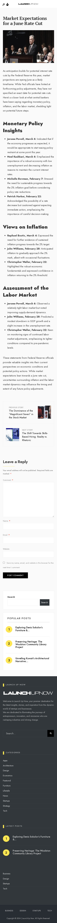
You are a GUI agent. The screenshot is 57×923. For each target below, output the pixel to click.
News (5, 795)
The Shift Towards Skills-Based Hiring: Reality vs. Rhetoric (35, 435)
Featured (7, 780)
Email (6, 535)
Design (6, 770)
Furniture (7, 785)
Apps (5, 760)
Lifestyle (6, 790)
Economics (7, 775)
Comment (8, 480)
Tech (5, 810)
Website (6, 549)
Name (6, 521)
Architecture (8, 765)
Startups (6, 800)
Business (6, 873)
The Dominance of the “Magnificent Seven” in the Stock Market (21, 412)
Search (11, 597)
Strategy (6, 805)
